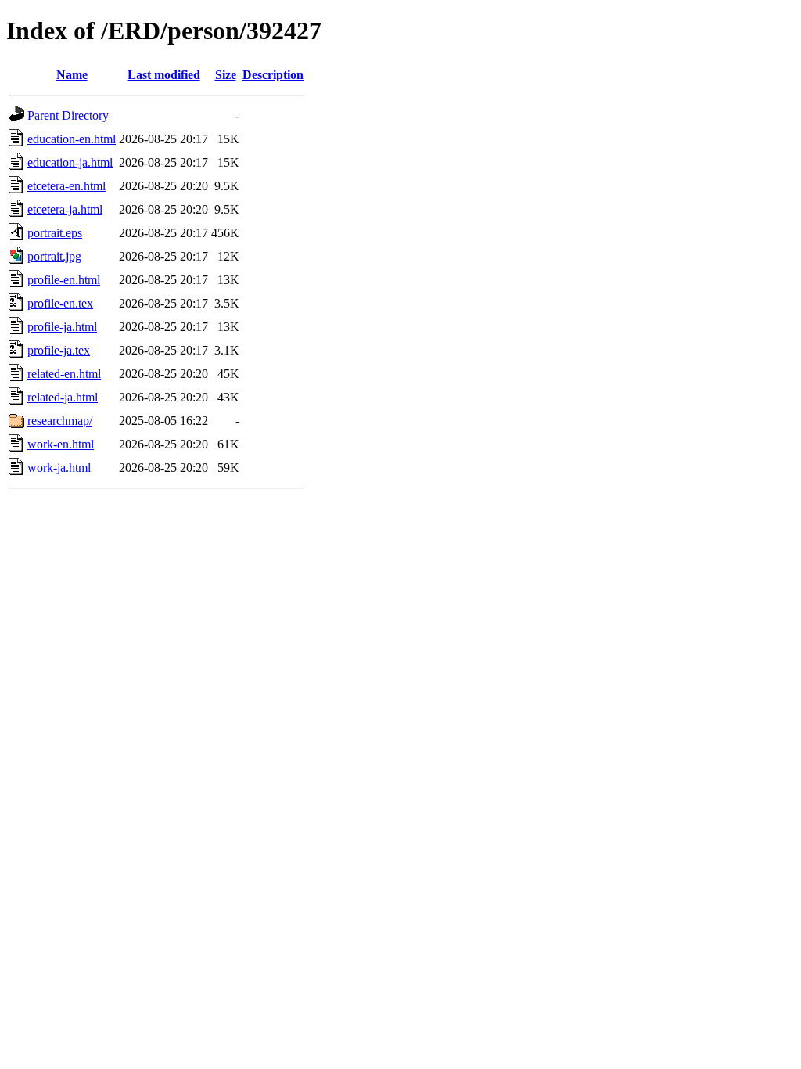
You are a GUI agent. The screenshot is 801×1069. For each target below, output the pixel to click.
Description (273, 74)
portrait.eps (54, 232)
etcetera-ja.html (64, 209)
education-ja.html (70, 162)
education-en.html (71, 139)
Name (72, 74)
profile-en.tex (60, 303)
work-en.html (60, 444)
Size (225, 74)
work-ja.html (59, 467)
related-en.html (64, 373)
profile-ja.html (62, 326)
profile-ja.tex (58, 350)
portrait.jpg (54, 256)
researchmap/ (59, 420)
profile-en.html (63, 279)
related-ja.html (62, 397)
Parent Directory (68, 115)
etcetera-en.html (66, 186)
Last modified (164, 74)
